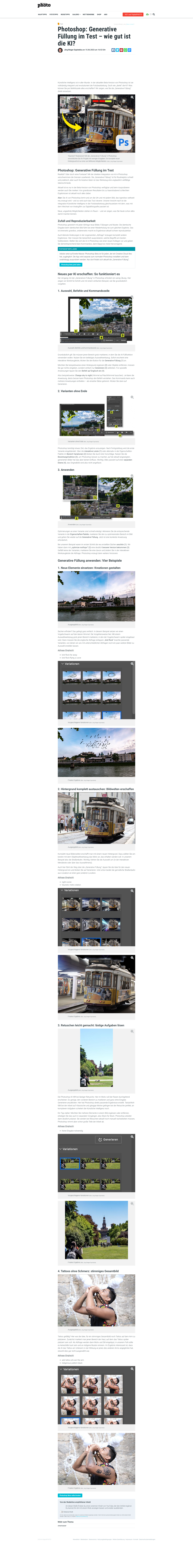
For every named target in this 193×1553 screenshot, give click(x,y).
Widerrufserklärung (119, 1539)
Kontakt (135, 1539)
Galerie (75, 14)
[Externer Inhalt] (61, 1512)
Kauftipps (42, 14)
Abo (105, 14)
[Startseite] (44, 5)
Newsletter (76, 1539)
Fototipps (54, 14)
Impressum (128, 1539)
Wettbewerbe (88, 14)
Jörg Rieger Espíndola (73, 50)
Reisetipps (65, 14)
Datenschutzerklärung (82, 1516)
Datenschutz (93, 1539)
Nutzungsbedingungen (105, 1539)
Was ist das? (130, 24)
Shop (99, 14)
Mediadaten (84, 1539)
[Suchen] (153, 14)
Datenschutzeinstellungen (147, 1539)
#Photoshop (62, 1526)
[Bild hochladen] (147, 14)
